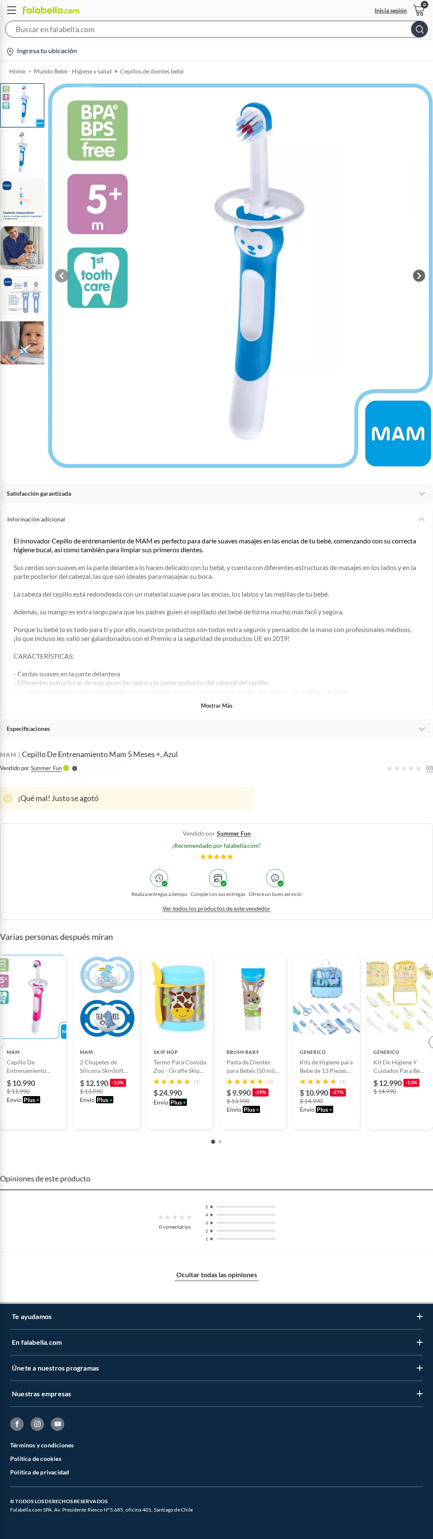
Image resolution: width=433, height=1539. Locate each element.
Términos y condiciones (42, 1445)
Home (17, 71)
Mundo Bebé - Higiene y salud (73, 71)
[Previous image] (62, 275)
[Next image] (419, 275)
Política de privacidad (39, 1472)
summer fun (234, 833)
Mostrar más (217, 705)
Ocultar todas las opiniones (216, 1274)
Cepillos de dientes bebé (152, 71)
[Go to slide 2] (220, 1141)
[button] (216, 31)
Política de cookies (35, 1458)
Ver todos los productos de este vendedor (216, 908)
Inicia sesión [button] (391, 10)
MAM (8, 754)
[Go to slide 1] (213, 1142)
